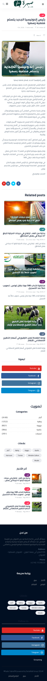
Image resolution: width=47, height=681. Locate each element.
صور (35, 580)
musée (36, 460)
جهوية (39, 425)
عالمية (39, 429)
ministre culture (33, 455)
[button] (43, 4)
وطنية (39, 421)
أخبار (40, 417)
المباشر (34, 584)
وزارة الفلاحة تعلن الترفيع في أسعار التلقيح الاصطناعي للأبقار (24, 339)
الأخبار (43, 580)
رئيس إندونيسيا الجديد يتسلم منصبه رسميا (26, 21)
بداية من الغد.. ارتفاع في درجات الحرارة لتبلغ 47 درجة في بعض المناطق (24, 234)
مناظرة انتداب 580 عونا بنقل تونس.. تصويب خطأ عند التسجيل (24, 286)
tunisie (20, 455)
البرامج (42, 584)
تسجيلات (38, 433)
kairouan (9, 455)
